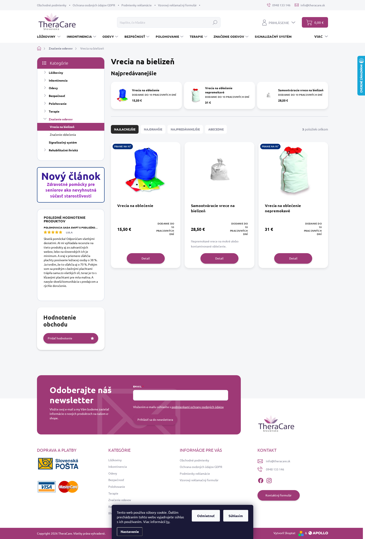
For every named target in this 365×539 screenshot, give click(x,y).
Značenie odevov (61, 119)
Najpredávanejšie (185, 129)
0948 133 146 (275, 469)
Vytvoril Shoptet (285, 533)
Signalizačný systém (63, 142)
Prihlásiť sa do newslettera (155, 419)
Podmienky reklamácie (136, 5)
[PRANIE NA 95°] (145, 172)
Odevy (53, 88)
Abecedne (216, 129)
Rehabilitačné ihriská (63, 150)
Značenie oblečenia (63, 134)
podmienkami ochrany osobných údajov (198, 407)
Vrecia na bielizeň (62, 127)
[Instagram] (269, 480)
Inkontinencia (58, 80)
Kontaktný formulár (278, 495)
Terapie (54, 111)
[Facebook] (260, 480)
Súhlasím (236, 515)
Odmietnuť (206, 515)
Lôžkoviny (56, 72)
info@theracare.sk (278, 461)
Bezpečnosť (57, 96)
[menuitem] (49, 36)
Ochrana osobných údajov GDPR (94, 5)
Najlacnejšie (124, 129)
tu (167, 521)
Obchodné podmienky (51, 5)
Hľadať (215, 22)
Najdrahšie (153, 129)
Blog (111, 513)
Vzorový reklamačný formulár (177, 5)
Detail (146, 258)
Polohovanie (58, 103)
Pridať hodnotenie (60, 338)
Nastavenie (130, 531)
